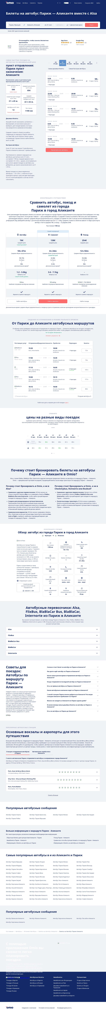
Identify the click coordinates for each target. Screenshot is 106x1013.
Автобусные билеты (37, 977)
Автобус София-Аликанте (85, 899)
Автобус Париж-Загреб (13, 880)
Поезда (18, 3)
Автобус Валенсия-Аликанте (15, 918)
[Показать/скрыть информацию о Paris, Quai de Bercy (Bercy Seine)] (97, 772)
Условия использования (47, 1008)
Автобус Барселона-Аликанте (62, 899)
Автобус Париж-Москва (37, 877)
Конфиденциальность (64, 1008)
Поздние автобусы (84, 396)
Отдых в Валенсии (83, 988)
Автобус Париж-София (13, 873)
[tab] (56, 68)
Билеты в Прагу (82, 983)
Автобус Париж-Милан (60, 815)
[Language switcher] (67, 3)
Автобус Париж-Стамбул (84, 869)
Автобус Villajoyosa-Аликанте (15, 892)
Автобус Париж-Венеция (14, 877)
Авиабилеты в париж (60, 990)
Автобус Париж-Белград (84, 865)
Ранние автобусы (21, 396)
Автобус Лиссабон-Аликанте (38, 899)
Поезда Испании (11, 986)
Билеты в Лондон (83, 986)
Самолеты (33, 3)
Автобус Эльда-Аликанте (14, 895)
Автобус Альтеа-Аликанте (61, 892)
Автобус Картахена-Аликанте (15, 884)
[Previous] (27, 436)
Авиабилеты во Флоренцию (62, 980)
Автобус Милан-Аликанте (61, 895)
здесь (67, 402)
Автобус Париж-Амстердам (85, 815)
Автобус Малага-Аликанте (37, 918)
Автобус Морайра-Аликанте (86, 888)
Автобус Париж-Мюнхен (61, 869)
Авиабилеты (57, 977)
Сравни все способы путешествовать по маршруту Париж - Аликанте (76, 840)
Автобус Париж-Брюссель (37, 815)
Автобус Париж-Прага (36, 865)
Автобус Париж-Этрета (13, 815)
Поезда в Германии (12, 988)
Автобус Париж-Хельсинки (85, 877)
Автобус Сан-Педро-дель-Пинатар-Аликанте (43, 888)
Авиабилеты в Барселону (61, 993)
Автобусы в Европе (36, 980)
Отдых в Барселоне (83, 980)
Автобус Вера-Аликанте (84, 884)
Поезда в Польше (12, 983)
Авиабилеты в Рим (59, 983)
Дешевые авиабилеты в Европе (63, 996)
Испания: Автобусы (30, 931)
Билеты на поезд (12, 977)
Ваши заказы (78, 3)
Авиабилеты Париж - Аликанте (16, 840)
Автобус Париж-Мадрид (13, 865)
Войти (98, 3)
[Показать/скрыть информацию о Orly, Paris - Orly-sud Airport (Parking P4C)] (97, 780)
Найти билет (13, 92)
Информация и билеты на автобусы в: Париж (21, 843)
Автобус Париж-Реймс (13, 818)
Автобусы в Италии (36, 983)
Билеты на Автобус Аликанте (48, 931)
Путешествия (81, 977)
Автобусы (25, 3)
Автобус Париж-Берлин (60, 865)
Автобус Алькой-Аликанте (14, 888)
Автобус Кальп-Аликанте (37, 892)
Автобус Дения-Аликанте (85, 880)
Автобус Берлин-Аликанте (14, 899)
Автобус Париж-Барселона (38, 869)
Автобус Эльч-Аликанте (60, 880)
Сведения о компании (29, 1008)
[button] (49, 25)
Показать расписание (13, 112)
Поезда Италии (11, 991)
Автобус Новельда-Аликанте (62, 888)
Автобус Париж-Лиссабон (14, 869)
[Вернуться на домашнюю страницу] (11, 3)
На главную (9, 931)
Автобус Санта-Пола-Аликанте (86, 892)
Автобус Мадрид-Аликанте (85, 895)
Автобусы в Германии (37, 986)
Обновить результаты (52, 335)
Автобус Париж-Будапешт (61, 877)
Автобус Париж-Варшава (37, 818)
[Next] (97, 63)
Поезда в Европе (12, 980)
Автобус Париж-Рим (83, 862)
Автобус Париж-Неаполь (61, 873)
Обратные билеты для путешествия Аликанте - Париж (24, 838)
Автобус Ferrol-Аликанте (61, 884)
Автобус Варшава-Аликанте (38, 895)
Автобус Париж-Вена (36, 873)
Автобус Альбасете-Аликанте (38, 884)
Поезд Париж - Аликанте (61, 838)
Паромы (40, 3)
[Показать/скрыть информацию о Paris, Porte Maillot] (97, 788)
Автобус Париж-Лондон (37, 862)
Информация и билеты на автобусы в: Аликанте (69, 843)
